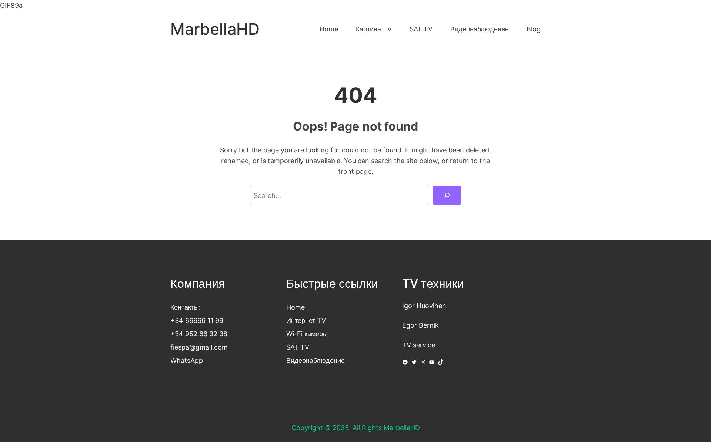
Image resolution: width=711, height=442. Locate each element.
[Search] (447, 195)
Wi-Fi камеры (307, 334)
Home (295, 307)
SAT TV (297, 347)
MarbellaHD (215, 29)
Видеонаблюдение (315, 360)
